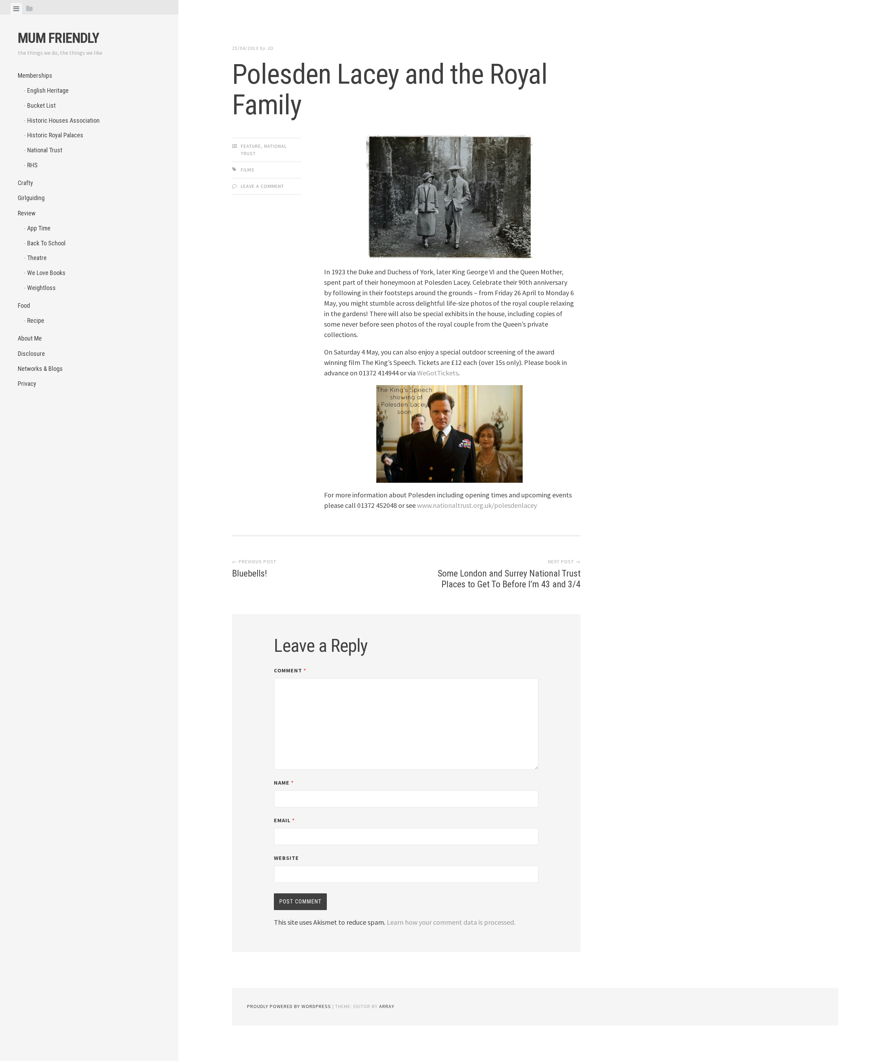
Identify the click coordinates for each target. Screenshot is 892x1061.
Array (386, 1006)
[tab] (16, 9)
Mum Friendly (58, 38)
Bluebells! (249, 573)
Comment (290, 670)
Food (24, 305)
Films (247, 170)
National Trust (44, 150)
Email (284, 820)
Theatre (37, 257)
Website (286, 857)
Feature (251, 146)
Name (284, 782)
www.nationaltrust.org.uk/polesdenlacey (477, 505)
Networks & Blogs (40, 368)
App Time (39, 228)
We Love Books (46, 272)
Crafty (25, 182)
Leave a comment (262, 186)
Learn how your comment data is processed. (451, 922)
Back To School (46, 243)
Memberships (35, 75)
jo (270, 48)
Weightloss (41, 287)
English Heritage (48, 90)
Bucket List (41, 105)
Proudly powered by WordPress (289, 1006)
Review (27, 213)
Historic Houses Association (63, 120)
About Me (30, 338)
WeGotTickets (437, 372)
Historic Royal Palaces (55, 135)
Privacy (27, 383)
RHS (32, 165)
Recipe (35, 320)
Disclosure (31, 353)
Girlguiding (31, 197)
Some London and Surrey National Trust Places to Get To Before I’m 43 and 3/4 (509, 578)
